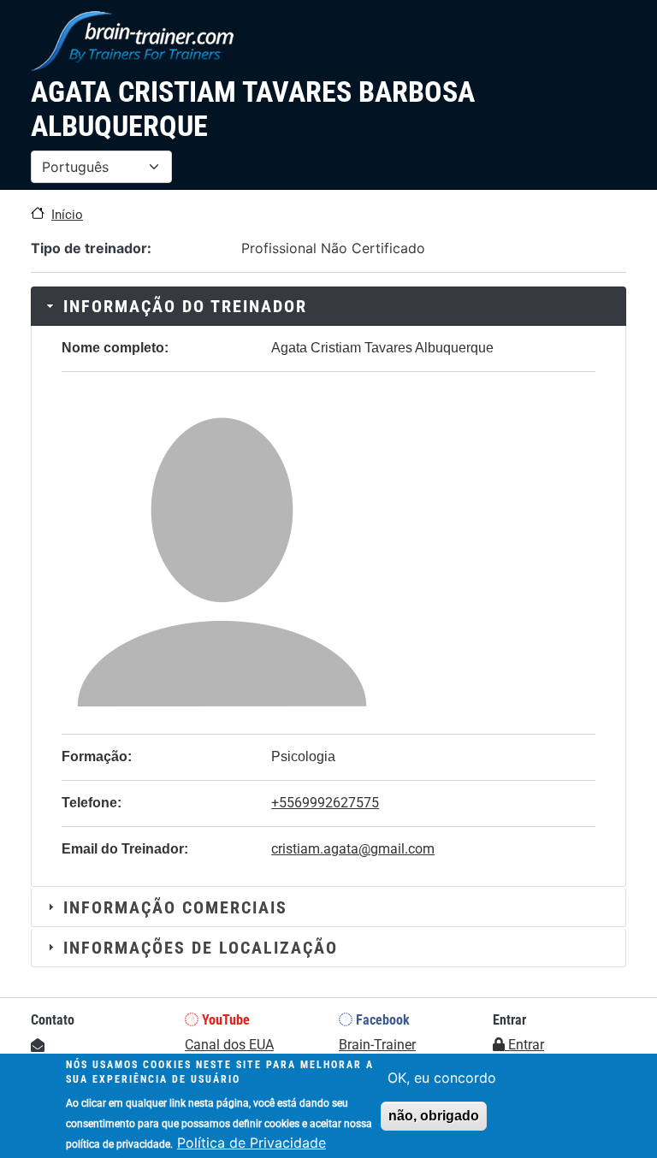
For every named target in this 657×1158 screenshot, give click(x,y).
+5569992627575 (325, 803)
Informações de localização (200, 947)
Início (67, 214)
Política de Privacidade (251, 1142)
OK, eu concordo (442, 1077)
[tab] (328, 306)
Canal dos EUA (229, 1045)
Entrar (524, 1045)
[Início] (132, 41)
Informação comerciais (175, 907)
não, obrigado (433, 1115)
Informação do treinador (185, 306)
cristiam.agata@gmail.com (353, 849)
